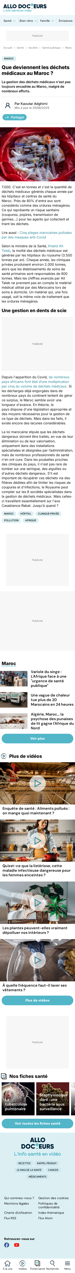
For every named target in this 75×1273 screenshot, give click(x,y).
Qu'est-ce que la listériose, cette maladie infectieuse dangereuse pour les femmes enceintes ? (36, 870)
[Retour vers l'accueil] (37, 7)
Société (33, 47)
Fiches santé (37, 1268)
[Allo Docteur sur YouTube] (16, 1245)
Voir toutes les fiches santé (37, 1123)
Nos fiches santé (28, 1076)
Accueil (7, 47)
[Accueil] (37, 1147)
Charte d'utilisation (18, 1213)
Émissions (65, 21)
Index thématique (51, 1213)
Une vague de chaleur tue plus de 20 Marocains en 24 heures (52, 700)
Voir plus (37, 738)
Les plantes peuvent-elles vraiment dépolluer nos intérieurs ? (35, 930)
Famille (45, 21)
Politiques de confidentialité (49, 1205)
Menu (67, 1268)
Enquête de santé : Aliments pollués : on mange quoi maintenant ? (35, 811)
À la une (7, 1268)
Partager (17, 117)
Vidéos (23, 1268)
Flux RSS (10, 1218)
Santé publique (51, 47)
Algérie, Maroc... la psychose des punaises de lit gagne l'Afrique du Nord (52, 721)
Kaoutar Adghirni (34, 104)
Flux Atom (45, 1218)
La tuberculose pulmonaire (16, 1104)
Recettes (24, 1163)
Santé (7, 21)
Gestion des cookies (53, 1198)
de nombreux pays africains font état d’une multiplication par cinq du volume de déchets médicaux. (36, 381)
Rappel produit (47, 1163)
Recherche (52, 1268)
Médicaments (37, 1176)
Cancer (53, 1170)
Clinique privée (48, 513)
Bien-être (26, 21)
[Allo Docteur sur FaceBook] (6, 1245)
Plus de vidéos (25, 756)
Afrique (30, 520)
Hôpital (25, 513)
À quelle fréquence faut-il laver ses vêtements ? (34, 987)
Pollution (11, 520)
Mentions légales (16, 1203)
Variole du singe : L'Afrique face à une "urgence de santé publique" (48, 678)
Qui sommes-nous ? (19, 1198)
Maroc (68, 47)
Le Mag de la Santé (29, 1170)
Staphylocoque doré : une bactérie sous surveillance (54, 1102)
